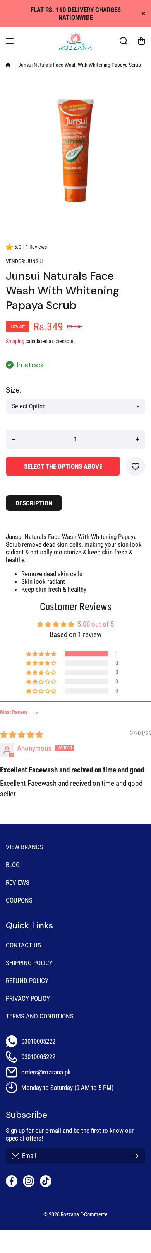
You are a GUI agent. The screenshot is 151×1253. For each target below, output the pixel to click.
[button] (141, 41)
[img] (21, 734)
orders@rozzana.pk (46, 1072)
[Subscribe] (135, 1156)
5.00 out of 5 (95, 624)
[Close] (143, 13)
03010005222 (38, 1041)
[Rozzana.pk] (75, 41)
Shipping (15, 341)
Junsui (34, 261)
